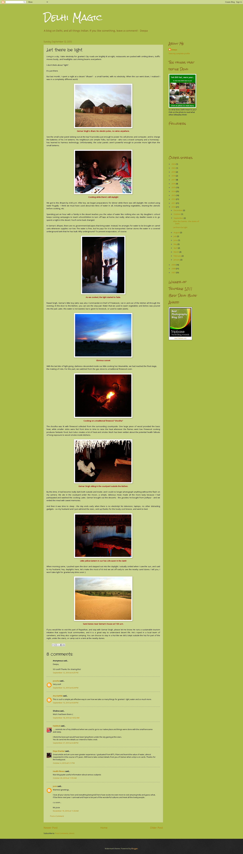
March (176, 252)
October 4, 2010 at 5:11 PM (64, 763)
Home (103, 827)
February (178, 256)
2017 (174, 179)
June (176, 240)
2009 (174, 264)
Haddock (56, 726)
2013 (174, 195)
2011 (174, 203)
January (177, 259)
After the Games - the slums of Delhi (186, 222)
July (175, 236)
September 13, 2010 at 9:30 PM (65, 702)
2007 (174, 272)
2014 (174, 191)
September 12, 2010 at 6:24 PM (65, 687)
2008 (174, 268)
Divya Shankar (59, 751)
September (179, 218)
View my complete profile (179, 53)
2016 (174, 183)
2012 (174, 199)
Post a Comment (57, 816)
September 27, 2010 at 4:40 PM (65, 743)
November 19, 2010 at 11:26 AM (66, 811)
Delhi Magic (73, 17)
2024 (174, 164)
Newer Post (51, 827)
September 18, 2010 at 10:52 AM (66, 717)
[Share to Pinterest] (63, 645)
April (176, 248)
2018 (174, 175)
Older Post (156, 827)
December (178, 210)
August (177, 232)
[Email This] (53, 645)
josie (55, 786)
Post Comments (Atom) (64, 833)
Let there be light (180, 227)
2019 (174, 172)
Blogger (134, 848)
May (175, 244)
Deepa (174, 49)
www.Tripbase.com (180, 338)
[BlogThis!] (55, 645)
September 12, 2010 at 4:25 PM (65, 672)
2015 (174, 187)
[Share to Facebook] (61, 645)
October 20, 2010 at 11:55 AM (65, 778)
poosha (56, 681)
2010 (174, 207)
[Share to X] (58, 645)
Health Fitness (59, 771)
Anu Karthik (58, 695)
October (177, 214)
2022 (174, 168)
